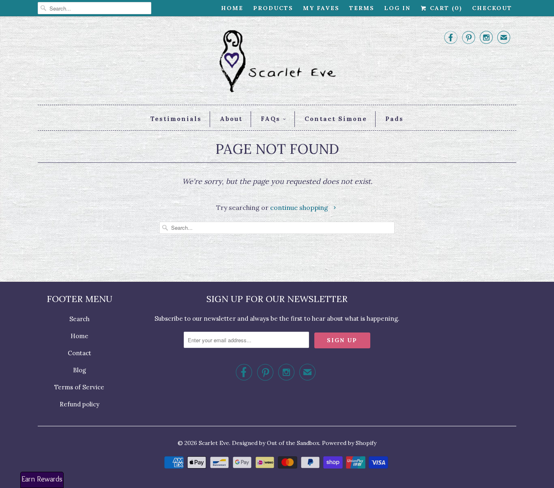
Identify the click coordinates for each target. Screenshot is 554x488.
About (231, 119)
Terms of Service (79, 387)
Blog (79, 370)
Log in (397, 8)
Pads (394, 119)
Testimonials (176, 119)
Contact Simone (336, 119)
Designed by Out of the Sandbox (275, 443)
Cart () (444, 8)
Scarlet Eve (214, 443)
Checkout (492, 8)
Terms (361, 8)
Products (273, 8)
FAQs (270, 119)
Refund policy (79, 404)
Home (232, 8)
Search (79, 319)
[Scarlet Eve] (277, 62)
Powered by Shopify (349, 443)
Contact (79, 353)
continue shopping (300, 207)
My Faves (321, 8)
